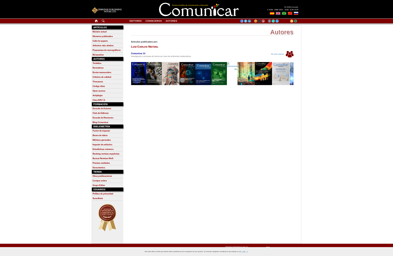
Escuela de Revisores (103, 117)
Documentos (99, 167)
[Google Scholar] (256, 21)
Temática (97, 63)
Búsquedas (98, 54)
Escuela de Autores (102, 108)
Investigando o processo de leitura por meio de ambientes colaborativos (161, 56)
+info (243, 251)
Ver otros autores (277, 54)
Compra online (100, 180)
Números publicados (103, 36)
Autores (171, 21)
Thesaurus (98, 81)
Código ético (99, 86)
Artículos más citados (103, 45)
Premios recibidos (101, 163)
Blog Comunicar (100, 122)
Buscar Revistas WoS (103, 158)
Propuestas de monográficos (107, 50)
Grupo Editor (99, 185)
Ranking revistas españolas (106, 153)
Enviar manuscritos (102, 72)
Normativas (98, 67)
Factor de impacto (101, 130)
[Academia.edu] (270, 21)
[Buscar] (103, 21)
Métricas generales (102, 140)
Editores (136, 21)
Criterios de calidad (102, 77)
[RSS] (287, 21)
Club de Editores (101, 113)
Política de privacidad (103, 193)
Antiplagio (98, 95)
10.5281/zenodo (291, 7)
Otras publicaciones (102, 176)
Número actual (100, 31)
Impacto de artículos (102, 144)
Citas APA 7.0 (99, 100)
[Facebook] (241, 21)
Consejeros (154, 21)
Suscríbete (98, 198)
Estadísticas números (103, 149)
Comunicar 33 (138, 53)
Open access (99, 91)
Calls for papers (100, 41)
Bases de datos (100, 135)
